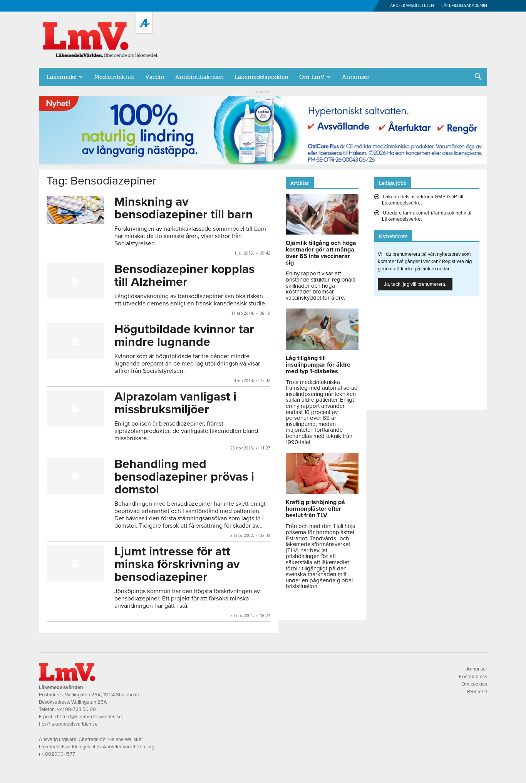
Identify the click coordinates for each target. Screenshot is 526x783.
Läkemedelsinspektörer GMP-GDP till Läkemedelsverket (422, 200)
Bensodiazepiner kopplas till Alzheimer (184, 275)
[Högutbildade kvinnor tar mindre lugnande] (75, 341)
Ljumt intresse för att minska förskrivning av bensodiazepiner (177, 564)
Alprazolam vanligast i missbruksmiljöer (175, 403)
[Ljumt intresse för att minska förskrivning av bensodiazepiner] (75, 563)
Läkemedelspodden (261, 77)
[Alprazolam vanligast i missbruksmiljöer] (75, 409)
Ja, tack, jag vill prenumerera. (415, 284)
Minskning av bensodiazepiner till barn (183, 208)
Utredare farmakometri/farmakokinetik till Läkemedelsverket (427, 216)
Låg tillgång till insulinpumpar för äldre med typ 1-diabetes (318, 364)
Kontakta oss (473, 677)
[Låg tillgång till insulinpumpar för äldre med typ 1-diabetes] (322, 348)
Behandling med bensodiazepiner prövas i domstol (184, 477)
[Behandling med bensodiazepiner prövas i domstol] (75, 476)
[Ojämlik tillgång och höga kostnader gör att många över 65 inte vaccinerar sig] (322, 232)
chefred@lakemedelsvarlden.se (88, 717)
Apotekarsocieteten (412, 5)
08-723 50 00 (80, 709)
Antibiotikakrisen (199, 77)
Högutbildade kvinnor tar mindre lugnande (184, 335)
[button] (478, 77)
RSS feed (477, 692)
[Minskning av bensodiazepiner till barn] (75, 209)
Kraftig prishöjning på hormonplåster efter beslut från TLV (315, 508)
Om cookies (474, 684)
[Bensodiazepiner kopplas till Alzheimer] (75, 281)
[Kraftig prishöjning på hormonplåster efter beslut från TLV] (322, 492)
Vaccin (154, 77)
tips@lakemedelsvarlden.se (68, 724)
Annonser (355, 77)
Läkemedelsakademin (464, 5)
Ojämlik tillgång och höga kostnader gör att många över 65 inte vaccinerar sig (321, 253)
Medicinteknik (114, 77)
